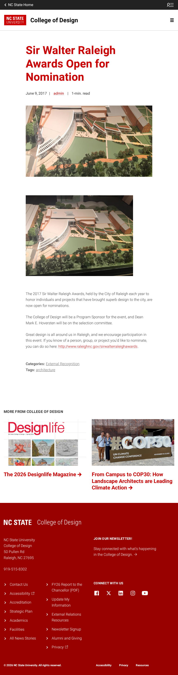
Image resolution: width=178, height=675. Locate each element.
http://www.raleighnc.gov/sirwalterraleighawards (97, 346)
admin (59, 93)
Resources (142, 665)
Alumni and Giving (67, 638)
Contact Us (19, 584)
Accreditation (20, 602)
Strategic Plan (21, 611)
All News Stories (23, 638)
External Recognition (62, 364)
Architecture (45, 370)
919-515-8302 (15, 569)
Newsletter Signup (66, 629)
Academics (19, 620)
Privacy (123, 665)
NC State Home (20, 5)
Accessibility (103, 665)
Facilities (17, 629)
